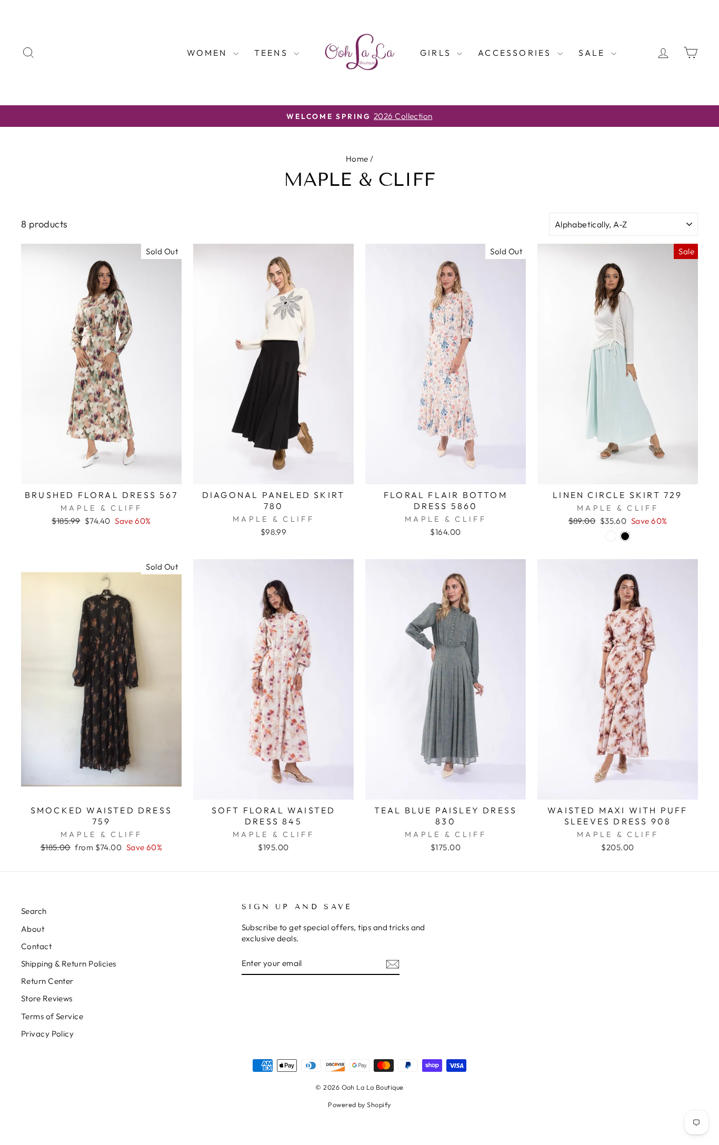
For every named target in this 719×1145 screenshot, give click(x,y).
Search (34, 911)
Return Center (47, 981)
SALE (593, 52)
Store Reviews (47, 998)
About (32, 929)
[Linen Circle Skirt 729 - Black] (625, 536)
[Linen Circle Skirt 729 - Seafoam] (611, 536)
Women (209, 52)
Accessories (516, 52)
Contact (36, 946)
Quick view (101, 472)
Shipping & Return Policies (68, 964)
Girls (437, 52)
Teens (272, 52)
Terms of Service (52, 1016)
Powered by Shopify (359, 1104)
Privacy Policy (47, 1034)
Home (357, 159)
